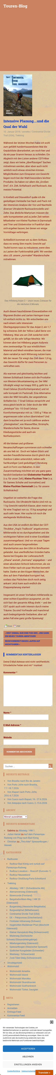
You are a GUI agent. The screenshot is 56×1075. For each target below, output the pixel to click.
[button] (51, 1022)
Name (7, 712)
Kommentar (10, 672)
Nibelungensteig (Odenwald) (24, 943)
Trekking (19, 135)
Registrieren (13, 1004)
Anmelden (12, 1008)
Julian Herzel (14, 834)
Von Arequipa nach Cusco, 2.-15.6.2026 (27, 803)
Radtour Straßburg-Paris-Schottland (28, 878)
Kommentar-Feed (16, 1015)
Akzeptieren (28, 1048)
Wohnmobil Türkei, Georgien (24, 989)
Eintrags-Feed (14, 1011)
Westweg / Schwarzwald (22, 954)
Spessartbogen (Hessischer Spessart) (29, 947)
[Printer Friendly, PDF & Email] (12, 626)
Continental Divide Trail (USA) (25, 914)
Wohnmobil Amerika (20, 971)
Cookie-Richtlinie (13, 1071)
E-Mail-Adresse (12, 725)
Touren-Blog (15, 6)
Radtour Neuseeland (20, 875)
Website (7, 737)
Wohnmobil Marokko (20, 978)
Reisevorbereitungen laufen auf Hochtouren (22, 642)
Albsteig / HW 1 (27, 830)
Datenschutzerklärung (30, 1071)
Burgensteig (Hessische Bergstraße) (28, 906)
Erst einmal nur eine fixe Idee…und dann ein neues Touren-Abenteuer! (27, 634)
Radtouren (12, 859)
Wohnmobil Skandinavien (23, 982)
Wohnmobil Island (19, 974)
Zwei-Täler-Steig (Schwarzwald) (26, 958)
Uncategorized (14, 962)
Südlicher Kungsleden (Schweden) (27, 950)
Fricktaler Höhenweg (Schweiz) (25, 921)
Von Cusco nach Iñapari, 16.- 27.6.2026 (27, 799)
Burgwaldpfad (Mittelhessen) (24, 910)
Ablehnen (28, 1056)
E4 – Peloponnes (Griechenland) (26, 917)
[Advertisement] (28, 42)
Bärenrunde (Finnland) (21, 895)
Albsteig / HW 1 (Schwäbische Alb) (27, 888)
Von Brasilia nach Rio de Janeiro (23, 781)
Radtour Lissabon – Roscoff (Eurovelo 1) (30, 871)
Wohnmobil (13, 966)
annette (26, 131)
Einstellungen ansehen (28, 1064)
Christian (11, 841)
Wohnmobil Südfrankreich (23, 986)
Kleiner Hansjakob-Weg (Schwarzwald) (29, 932)
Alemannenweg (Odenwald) (24, 891)
